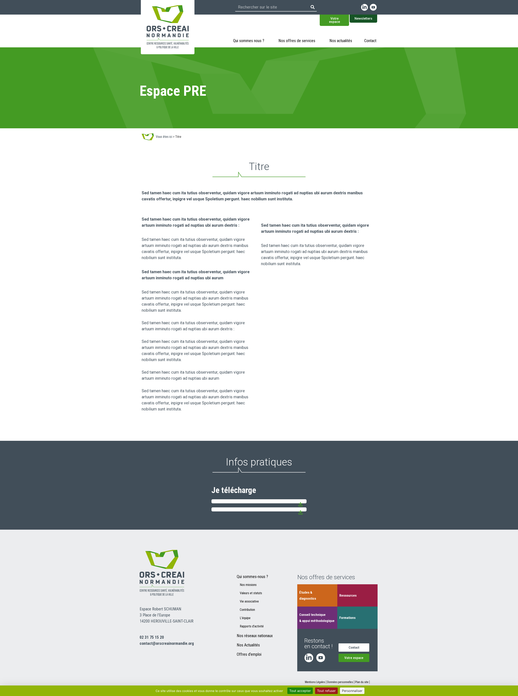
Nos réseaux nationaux (255, 635)
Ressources (348, 595)
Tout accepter (300, 691)
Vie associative (249, 601)
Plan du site (361, 682)
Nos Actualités (248, 645)
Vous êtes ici (164, 137)
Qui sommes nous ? (248, 40)
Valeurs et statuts (251, 593)
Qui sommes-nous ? (252, 576)
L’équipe (245, 618)
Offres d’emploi (249, 654)
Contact (370, 40)
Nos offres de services (296, 40)
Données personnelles (340, 682)
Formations (347, 618)
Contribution (247, 610)
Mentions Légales (315, 682)
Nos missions (248, 585)
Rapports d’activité (252, 626)
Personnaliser (352, 691)
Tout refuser (326, 691)
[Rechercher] (312, 7)
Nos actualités (340, 40)
